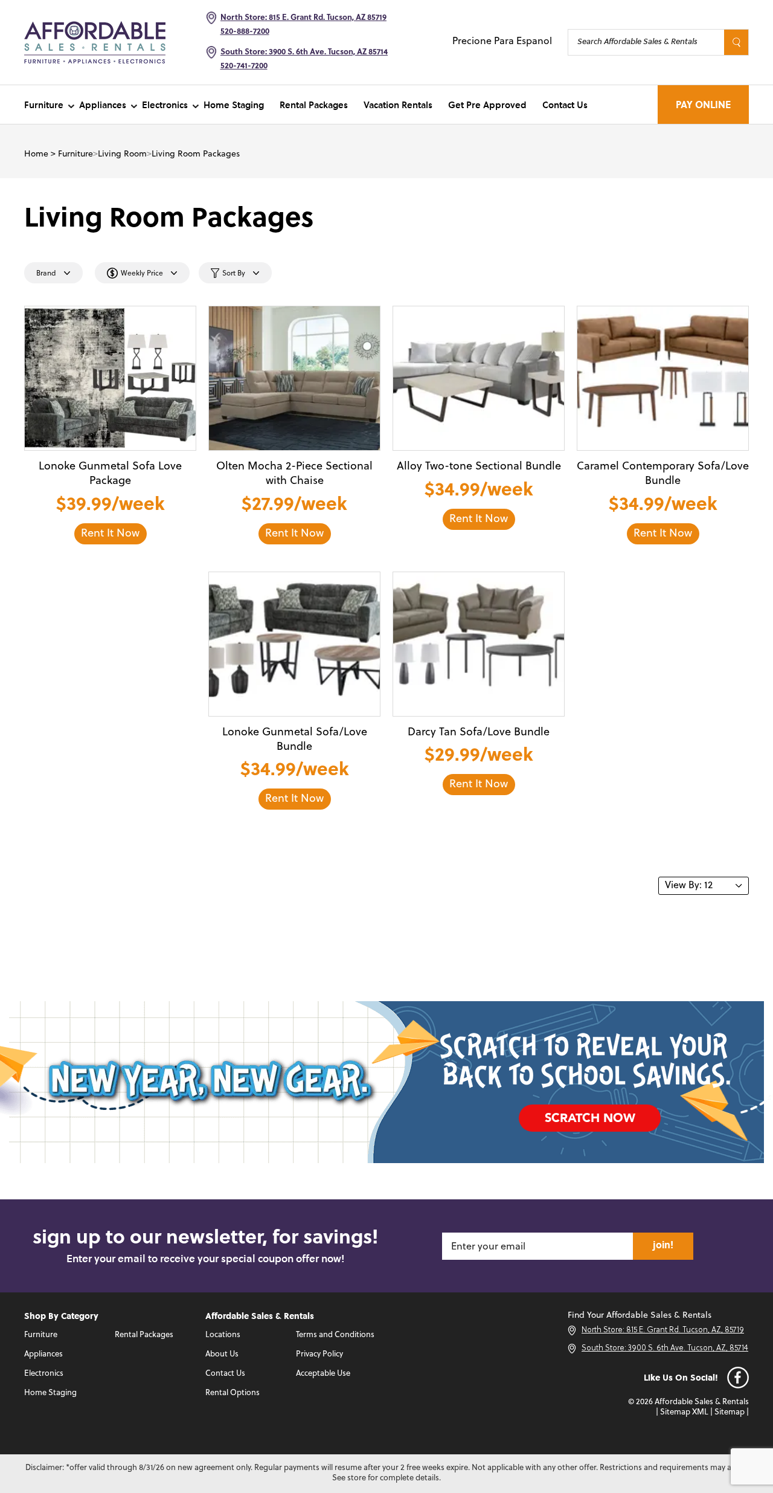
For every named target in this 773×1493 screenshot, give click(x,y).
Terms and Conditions (335, 1335)
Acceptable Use (323, 1373)
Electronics (165, 104)
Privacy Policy (319, 1354)
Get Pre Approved (487, 104)
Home (36, 154)
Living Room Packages (196, 154)
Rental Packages (314, 104)
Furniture (43, 104)
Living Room (122, 154)
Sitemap (729, 1412)
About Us (222, 1354)
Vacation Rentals (398, 104)
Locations (222, 1335)
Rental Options (232, 1393)
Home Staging (234, 104)
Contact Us (565, 104)
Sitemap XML (684, 1412)
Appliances (102, 104)
